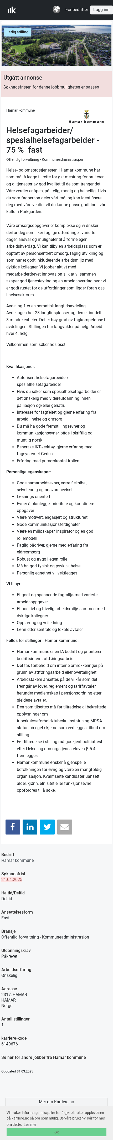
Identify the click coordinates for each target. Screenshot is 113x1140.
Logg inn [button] (101, 9)
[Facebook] (13, 827)
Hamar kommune (17, 860)
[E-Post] (64, 827)
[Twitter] (47, 827)
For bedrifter (76, 9)
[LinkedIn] (30, 827)
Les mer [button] (30, 1124)
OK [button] (56, 1132)
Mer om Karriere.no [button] (56, 1102)
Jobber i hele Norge (34, 10)
